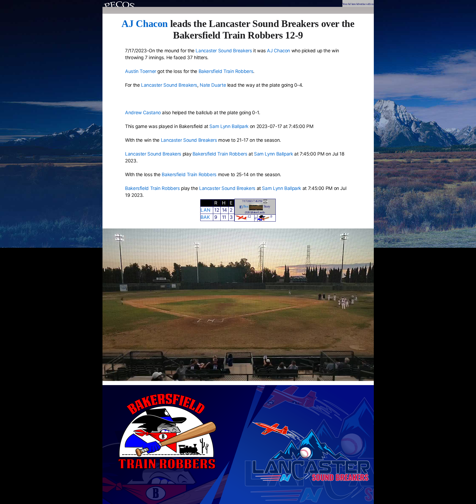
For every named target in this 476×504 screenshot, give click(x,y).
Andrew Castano (143, 112)
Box (245, 206)
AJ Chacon (144, 23)
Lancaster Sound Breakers (224, 50)
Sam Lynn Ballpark (228, 126)
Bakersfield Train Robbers (226, 71)
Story (267, 206)
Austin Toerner (140, 71)
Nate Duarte (213, 85)
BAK (205, 217)
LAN (205, 210)
